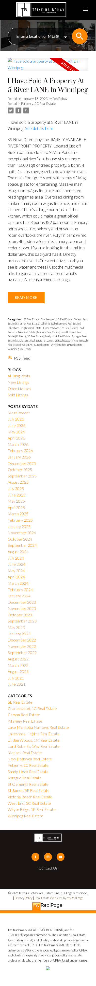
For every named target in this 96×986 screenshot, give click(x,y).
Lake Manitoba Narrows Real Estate (60, 323)
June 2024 (16, 564)
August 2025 (18, 482)
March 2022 (18, 665)
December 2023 (22, 602)
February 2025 (20, 520)
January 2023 (19, 633)
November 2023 (22, 608)
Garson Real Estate (24, 714)
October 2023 (20, 614)
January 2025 (19, 526)
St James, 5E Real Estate (57, 340)
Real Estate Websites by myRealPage (59, 898)
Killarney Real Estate (27, 323)
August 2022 (18, 659)
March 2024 (18, 583)
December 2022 (22, 640)
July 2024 (16, 558)
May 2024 (16, 570)
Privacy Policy (23, 898)
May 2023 (16, 627)
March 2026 (18, 444)
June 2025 (16, 495)
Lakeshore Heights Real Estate (25, 327)
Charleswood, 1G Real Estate (57, 319)
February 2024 (20, 589)
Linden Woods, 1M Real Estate (60, 327)
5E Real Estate (31, 319)
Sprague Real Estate (25, 777)
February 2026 (20, 450)
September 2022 (22, 652)
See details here (39, 128)
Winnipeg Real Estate (20, 348)
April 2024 (16, 576)
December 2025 (22, 463)
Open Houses (19, 388)
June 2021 (16, 684)
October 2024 (20, 539)
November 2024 (22, 532)
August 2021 (18, 671)
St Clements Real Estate (29, 340)
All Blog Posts (19, 375)
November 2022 (22, 646)
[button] (35, 857)
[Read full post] (48, 67)
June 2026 (16, 425)
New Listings (18, 382)
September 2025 (22, 476)
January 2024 (19, 595)
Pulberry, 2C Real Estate (38, 104)
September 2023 (22, 621)
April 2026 (16, 438)
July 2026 (16, 419)
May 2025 (16, 501)
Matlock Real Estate (48, 332)
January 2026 (19, 457)
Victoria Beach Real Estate (30, 796)
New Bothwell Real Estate (30, 758)
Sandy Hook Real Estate (58, 336)
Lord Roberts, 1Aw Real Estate (34, 746)
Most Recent (19, 412)
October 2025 (20, 469)
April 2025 (16, 507)
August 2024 (18, 551)
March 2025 (18, 513)
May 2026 (16, 431)
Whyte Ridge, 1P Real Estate (67, 344)
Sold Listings (18, 394)
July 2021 (16, 678)
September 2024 (22, 545)
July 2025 (16, 488)
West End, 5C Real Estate (35, 344)
